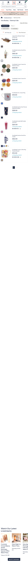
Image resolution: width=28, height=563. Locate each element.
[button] (3, 3)
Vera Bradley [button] (15, 28)
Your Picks (8, 9)
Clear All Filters (23, 23)
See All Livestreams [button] (14, 559)
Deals (2, 9)
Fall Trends (20, 9)
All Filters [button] (8, 32)
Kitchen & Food (8, 17)
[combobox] (12, 6)
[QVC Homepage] (1, 18)
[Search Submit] (25, 6)
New (14, 9)
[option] (14, 14)
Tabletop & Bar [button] (6, 28)
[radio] (2, 46)
